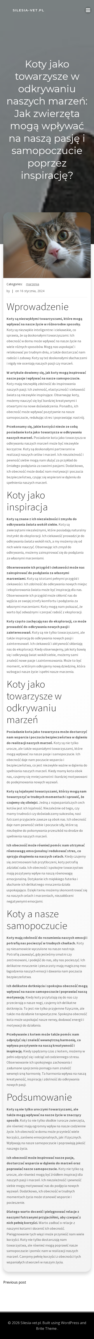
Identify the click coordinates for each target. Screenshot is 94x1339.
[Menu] (88, 10)
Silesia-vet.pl (28, 10)
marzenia (32, 284)
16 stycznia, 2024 (32, 291)
